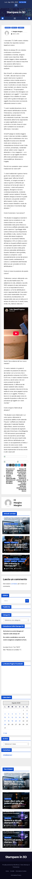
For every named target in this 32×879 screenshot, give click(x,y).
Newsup (26, 864)
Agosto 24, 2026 (11, 786)
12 (12, 717)
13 (16, 717)
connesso (14, 584)
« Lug (5, 733)
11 (8, 717)
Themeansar (16, 867)
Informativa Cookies (21, 871)
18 (8, 721)
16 (27, 717)
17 (5, 721)
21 (19, 721)
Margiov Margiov (18, 31)
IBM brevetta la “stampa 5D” (11, 564)
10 (5, 717)
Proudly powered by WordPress (11, 864)
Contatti (12, 871)
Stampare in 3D (16, 12)
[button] (26, 18)
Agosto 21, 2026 (11, 806)
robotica (14, 27)
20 (16, 721)
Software (7, 561)
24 (5, 724)
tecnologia (14, 523)
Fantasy (19, 531)
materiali (7, 27)
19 (12, 721)
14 (19, 717)
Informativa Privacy (16, 875)
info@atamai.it (7, 755)
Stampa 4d (21, 27)
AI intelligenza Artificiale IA (12, 559)
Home (7, 871)
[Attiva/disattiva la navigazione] (15, 18)
